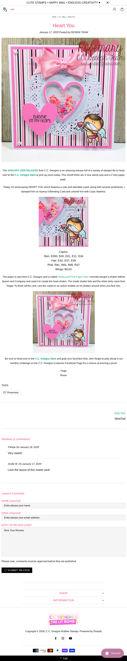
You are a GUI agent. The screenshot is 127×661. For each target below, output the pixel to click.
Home (54, 17)
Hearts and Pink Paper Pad (73, 276)
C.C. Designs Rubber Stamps (12, 9)
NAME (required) (11, 501)
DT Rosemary (11, 392)
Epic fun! (120, 413)
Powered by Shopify (91, 631)
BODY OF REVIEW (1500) (16, 525)
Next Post (120, 418)
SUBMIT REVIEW (19, 570)
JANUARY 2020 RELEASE (23, 170)
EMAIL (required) (11, 513)
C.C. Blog (62, 17)
